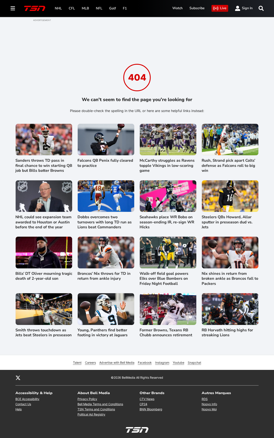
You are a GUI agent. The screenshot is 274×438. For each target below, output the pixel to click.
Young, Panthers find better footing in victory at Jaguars (102, 333)
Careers (90, 362)
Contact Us (23, 404)
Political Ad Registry (91, 414)
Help (18, 409)
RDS (205, 399)
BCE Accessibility (27, 399)
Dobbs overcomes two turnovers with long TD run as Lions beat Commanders (104, 222)
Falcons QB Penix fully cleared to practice (105, 163)
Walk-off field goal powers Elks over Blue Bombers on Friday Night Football (164, 278)
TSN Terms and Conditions (96, 409)
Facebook (145, 362)
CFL (72, 8)
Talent (77, 362)
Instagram (162, 362)
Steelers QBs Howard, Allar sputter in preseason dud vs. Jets (227, 222)
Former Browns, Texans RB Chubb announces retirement (166, 333)
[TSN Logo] (34, 8)
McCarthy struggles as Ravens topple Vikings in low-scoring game (167, 165)
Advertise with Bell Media (116, 362)
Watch (177, 8)
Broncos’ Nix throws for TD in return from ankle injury (104, 276)
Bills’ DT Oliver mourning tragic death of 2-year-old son (43, 276)
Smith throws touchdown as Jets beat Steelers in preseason (43, 333)
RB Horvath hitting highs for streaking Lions (227, 333)
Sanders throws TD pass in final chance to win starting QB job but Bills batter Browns (43, 165)
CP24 (143, 404)
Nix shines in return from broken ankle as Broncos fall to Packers (230, 278)
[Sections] (13, 8)
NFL (99, 8)
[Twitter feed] (18, 377)
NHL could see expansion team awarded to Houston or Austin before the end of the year (43, 222)
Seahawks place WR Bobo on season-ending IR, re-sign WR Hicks (167, 222)
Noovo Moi (209, 409)
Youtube (178, 362)
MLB (85, 8)
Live (223, 8)
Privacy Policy (87, 399)
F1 (125, 8)
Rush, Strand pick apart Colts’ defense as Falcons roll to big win (228, 165)
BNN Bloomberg (151, 409)
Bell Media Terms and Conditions (100, 404)
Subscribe (197, 8)
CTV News (147, 399)
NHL (58, 8)
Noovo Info (209, 404)
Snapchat (194, 362)
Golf (112, 8)
